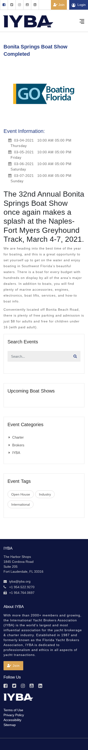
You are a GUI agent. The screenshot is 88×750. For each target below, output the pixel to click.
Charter (18, 437)
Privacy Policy (14, 715)
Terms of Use (13, 710)
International (20, 504)
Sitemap (10, 725)
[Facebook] (4, 5)
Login (81, 5)
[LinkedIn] (35, 5)
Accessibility (12, 720)
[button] (13, 665)
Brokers (18, 445)
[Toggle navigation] (82, 21)
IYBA (16, 453)
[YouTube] (27, 5)
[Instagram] (19, 5)
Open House (20, 494)
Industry (45, 494)
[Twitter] (11, 5)
